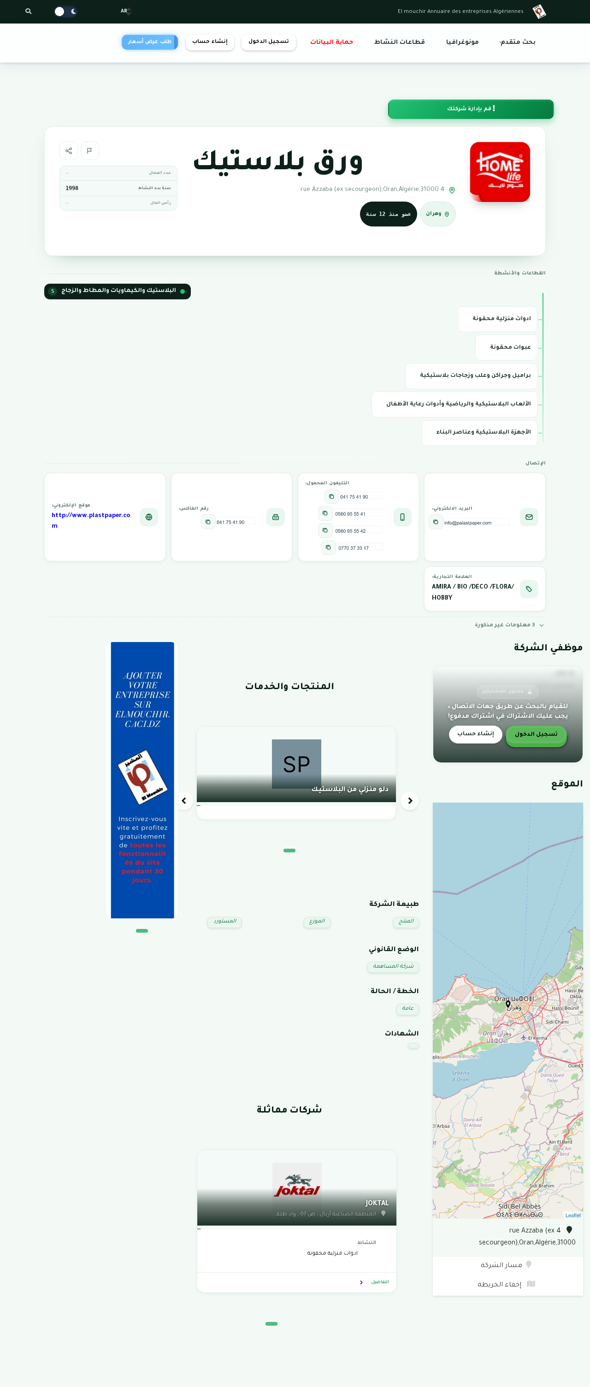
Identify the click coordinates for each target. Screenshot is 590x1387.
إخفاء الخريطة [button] (500, 1285)
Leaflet (573, 1215)
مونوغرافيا (462, 43)
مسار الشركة (501, 1266)
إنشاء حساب (209, 42)
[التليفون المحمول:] (331, 496)
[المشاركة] (68, 151)
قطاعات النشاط (399, 43)
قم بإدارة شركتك (470, 110)
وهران (434, 214)
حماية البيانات (331, 43)
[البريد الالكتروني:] (436, 521)
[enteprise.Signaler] (90, 151)
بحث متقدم (518, 43)
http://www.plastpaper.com (91, 521)
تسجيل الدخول (268, 42)
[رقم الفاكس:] (208, 521)
